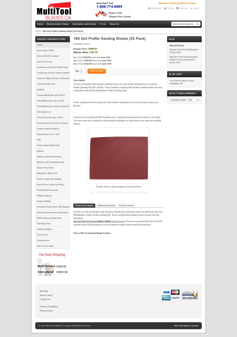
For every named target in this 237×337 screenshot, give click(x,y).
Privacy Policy (46, 311)
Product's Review (126, 205)
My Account (156, 8)
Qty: (77, 71)
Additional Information (106, 205)
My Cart (170, 8)
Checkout (183, 8)
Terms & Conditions (49, 306)
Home (38, 31)
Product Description (84, 205)
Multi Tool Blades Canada (186, 326)
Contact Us (45, 299)
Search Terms (46, 295)
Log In (196, 8)
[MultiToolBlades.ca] (84, 11)
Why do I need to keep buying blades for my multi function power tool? (184, 60)
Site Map (44, 291)
